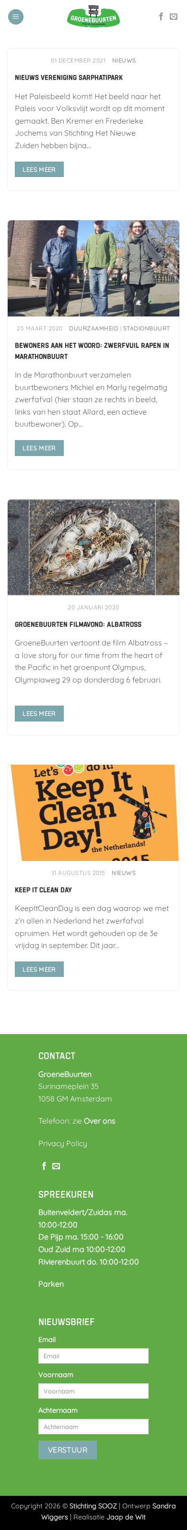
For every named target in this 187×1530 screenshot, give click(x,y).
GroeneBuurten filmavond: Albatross (78, 624)
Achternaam (58, 1410)
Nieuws (124, 60)
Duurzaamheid (93, 328)
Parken (51, 1284)
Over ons (100, 1120)
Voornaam (55, 1374)
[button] (15, 17)
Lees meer (39, 169)
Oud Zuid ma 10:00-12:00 (82, 1249)
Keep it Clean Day (43, 890)
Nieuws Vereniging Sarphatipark (69, 77)
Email (47, 1339)
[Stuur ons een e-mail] (173, 17)
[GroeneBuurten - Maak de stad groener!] (93, 17)
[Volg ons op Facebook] (161, 17)
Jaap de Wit (126, 1517)
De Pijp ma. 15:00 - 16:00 (81, 1236)
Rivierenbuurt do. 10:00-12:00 (88, 1261)
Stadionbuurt (146, 328)
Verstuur (68, 1449)
